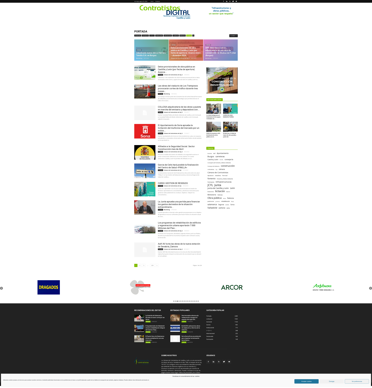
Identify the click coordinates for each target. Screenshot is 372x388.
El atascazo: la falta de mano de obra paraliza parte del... (229, 135)
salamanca (212, 204)
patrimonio (211, 201)
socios (227, 205)
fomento (212, 179)
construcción (228, 166)
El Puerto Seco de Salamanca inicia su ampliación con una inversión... (155, 338)
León (232, 188)
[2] (186, 12)
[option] (48, 287)
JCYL (210, 185)
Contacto (157, 1)
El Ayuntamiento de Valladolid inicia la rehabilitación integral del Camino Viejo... (155, 328)
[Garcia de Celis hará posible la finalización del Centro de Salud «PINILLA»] (144, 170)
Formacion (211, 182)
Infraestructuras (224, 182)
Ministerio (212, 195)
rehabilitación (225, 201)
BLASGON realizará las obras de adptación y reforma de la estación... (191, 328)
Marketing (139, 58)
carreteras (220, 156)
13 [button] (194, 301)
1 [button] (173, 301)
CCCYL (221, 159)
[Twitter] (233, 1)
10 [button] (189, 301)
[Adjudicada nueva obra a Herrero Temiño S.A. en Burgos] (151, 50)
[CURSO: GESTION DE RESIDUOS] (144, 189)
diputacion (211, 175)
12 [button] (193, 301)
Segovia (221, 205)
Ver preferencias (357, 381)
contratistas (211, 169)
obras (224, 198)
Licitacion (175, 35)
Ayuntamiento (223, 153)
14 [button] (196, 301)
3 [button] (177, 301)
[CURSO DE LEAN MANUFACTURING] (230, 109)
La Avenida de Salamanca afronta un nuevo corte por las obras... (155, 317)
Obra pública (215, 198)
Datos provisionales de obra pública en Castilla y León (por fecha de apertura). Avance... (176, 69)
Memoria (182, 35)
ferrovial (224, 175)
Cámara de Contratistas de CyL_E (180, 58)
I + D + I (152, 35)
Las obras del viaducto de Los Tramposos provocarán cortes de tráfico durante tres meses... (178, 88)
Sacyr (232, 201)
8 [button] (186, 301)
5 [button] (180, 301)
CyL (216, 169)
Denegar (331, 381)
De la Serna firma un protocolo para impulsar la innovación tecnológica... (191, 338)
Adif (214, 153)
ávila (228, 208)
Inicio (152, 1)
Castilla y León (213, 159)
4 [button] (179, 301)
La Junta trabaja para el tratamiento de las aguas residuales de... (213, 116)
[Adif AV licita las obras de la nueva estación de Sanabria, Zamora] (144, 250)
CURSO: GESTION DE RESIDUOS (173, 183)
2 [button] (175, 301)
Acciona (210, 153)
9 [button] (187, 301)
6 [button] (182, 301)
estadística (218, 175)
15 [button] (198, 301)
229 (152, 265)
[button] (1, 288)
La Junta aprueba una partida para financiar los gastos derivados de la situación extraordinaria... (179, 204)
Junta (217, 185)
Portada (189, 35)
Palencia (230, 198)
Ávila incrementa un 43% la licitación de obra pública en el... (213, 135)
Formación (145, 35)
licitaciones (211, 191)
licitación (220, 191)
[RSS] (229, 1)
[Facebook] (223, 1)
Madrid (228, 191)
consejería (229, 159)
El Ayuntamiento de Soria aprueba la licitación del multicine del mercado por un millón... (178, 128)
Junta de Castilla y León (218, 188)
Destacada (137, 35)
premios (217, 201)
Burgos (211, 156)
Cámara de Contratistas (218, 172)
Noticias (220, 195)
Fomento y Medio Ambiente (225, 179)
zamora (222, 208)
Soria (232, 204)
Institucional (159, 35)
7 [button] (184, 301)
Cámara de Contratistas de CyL (172, 170)
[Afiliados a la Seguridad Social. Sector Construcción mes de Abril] (144, 152)
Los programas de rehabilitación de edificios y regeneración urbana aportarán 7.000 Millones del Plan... (179, 225)
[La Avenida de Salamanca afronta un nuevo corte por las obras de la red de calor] (139, 318)
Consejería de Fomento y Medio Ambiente (219, 162)
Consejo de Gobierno (214, 166)
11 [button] (191, 301)
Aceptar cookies (306, 381)
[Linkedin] (226, 1)
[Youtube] (236, 1)
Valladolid (212, 208)
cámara (222, 169)
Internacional (167, 35)
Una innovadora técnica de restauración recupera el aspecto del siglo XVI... (190, 317)
